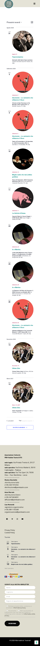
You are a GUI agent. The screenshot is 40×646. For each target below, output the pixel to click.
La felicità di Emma (18, 213)
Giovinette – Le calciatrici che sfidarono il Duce (22, 99)
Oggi (20, 420)
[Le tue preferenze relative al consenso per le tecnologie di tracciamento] (36, 642)
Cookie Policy (10, 532)
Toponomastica (17, 57)
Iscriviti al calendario (19, 427)
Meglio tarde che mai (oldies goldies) (21, 564)
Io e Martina (16, 249)
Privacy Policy (10, 530)
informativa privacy (19, 608)
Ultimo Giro (16, 368)
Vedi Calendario (9, 568)
